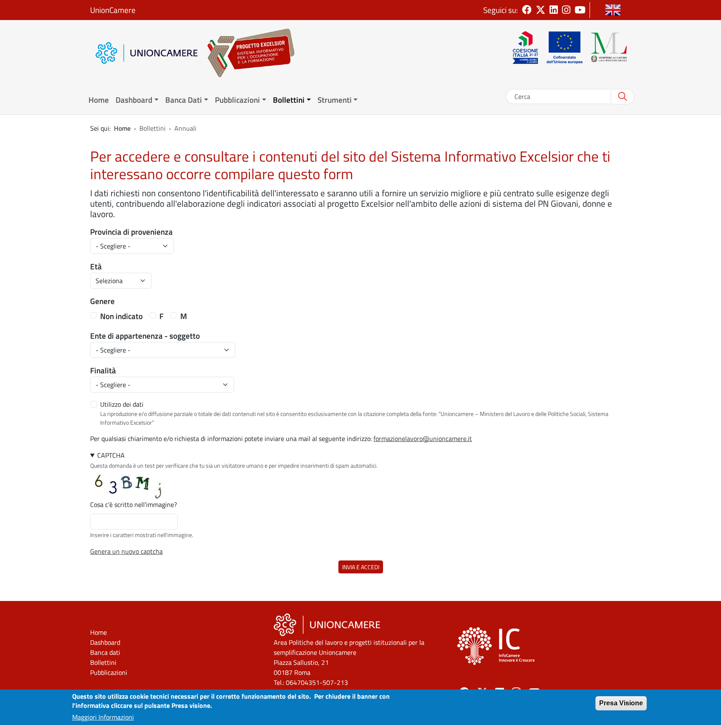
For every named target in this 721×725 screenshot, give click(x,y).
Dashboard (105, 642)
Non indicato (121, 316)
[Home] (247, 52)
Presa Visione (621, 703)
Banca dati (105, 652)
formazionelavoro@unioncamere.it (422, 438)
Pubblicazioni (108, 672)
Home (98, 100)
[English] (613, 10)
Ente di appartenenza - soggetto (145, 336)
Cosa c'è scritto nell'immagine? (133, 504)
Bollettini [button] (289, 100)
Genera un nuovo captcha (126, 551)
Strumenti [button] (335, 100)
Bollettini (103, 662)
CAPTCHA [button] (111, 455)
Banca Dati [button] (183, 100)
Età (96, 266)
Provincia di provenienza (131, 232)
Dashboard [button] (134, 100)
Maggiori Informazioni (103, 717)
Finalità (103, 370)
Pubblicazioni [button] (237, 100)
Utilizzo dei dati (122, 404)
